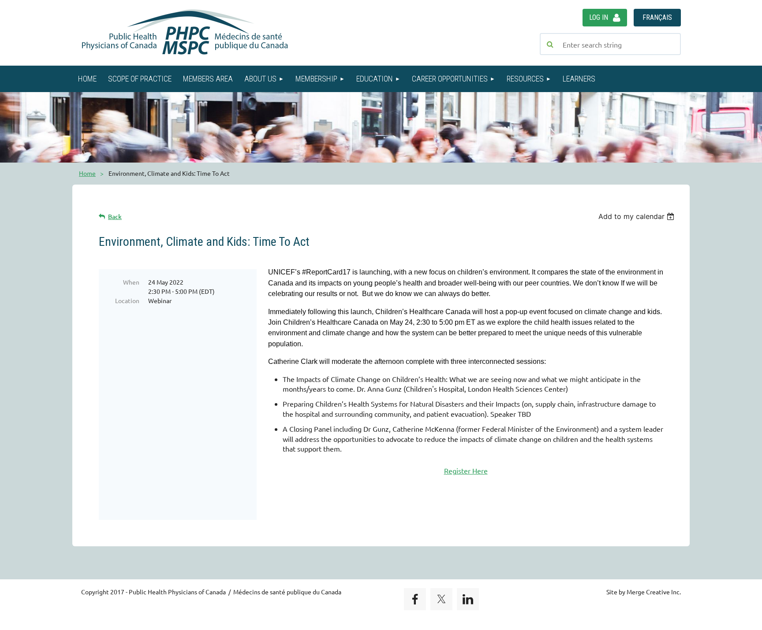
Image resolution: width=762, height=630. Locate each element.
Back (115, 216)
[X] (441, 599)
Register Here (466, 470)
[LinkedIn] (468, 599)
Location (127, 300)
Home (87, 173)
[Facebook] (415, 599)
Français (657, 17)
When (131, 282)
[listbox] (637, 216)
